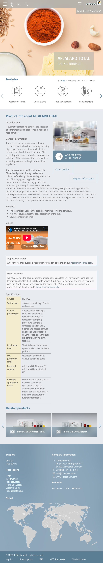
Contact (9, 460)
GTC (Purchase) (57, 559)
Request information (83, 178)
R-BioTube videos (14, 484)
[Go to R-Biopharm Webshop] (80, 3)
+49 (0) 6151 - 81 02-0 (67, 470)
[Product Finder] (18, 4)
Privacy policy (26, 559)
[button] (100, 96)
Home (62, 80)
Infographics (12, 478)
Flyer (8, 475)
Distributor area (79, 559)
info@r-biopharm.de (65, 473)
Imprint (9, 559)
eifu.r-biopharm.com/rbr (47, 287)
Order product (62, 169)
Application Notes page (81, 262)
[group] (28, 425)
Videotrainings (13, 487)
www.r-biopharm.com (66, 476)
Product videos (13, 481)
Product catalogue (14, 491)
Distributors (11, 463)
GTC (41, 559)
